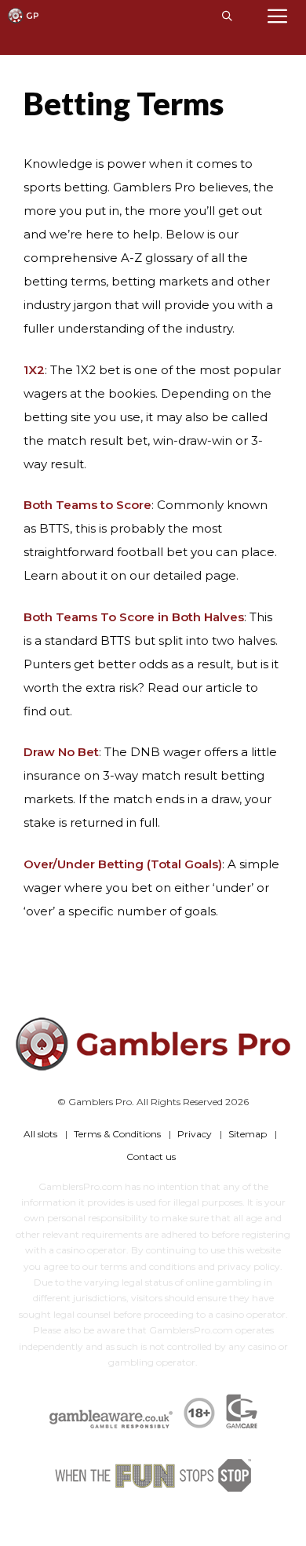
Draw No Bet (61, 751)
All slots (40, 1134)
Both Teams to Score (87, 504)
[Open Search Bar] (227, 15)
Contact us (151, 1156)
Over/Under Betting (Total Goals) (123, 864)
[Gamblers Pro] (23, 15)
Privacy (194, 1134)
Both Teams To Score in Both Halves (134, 616)
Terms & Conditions (117, 1134)
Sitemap (247, 1134)
